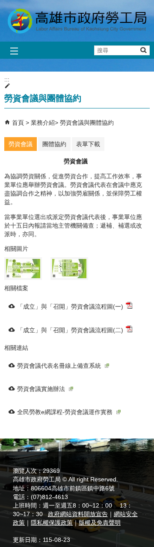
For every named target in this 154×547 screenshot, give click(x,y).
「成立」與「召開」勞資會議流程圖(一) (70, 306)
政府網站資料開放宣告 (78, 514)
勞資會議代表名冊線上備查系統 (59, 365)
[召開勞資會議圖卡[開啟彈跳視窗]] (69, 268)
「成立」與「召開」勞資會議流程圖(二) (70, 330)
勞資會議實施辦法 (41, 388)
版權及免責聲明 (100, 522)
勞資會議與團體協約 (87, 122)
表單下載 (88, 144)
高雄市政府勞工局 (77, 20)
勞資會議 (21, 144)
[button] (143, 50)
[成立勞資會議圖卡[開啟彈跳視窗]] (23, 268)
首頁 (18, 122)
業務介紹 (43, 122)
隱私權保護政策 (52, 522)
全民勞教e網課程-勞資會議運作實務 (65, 412)
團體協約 (54, 144)
